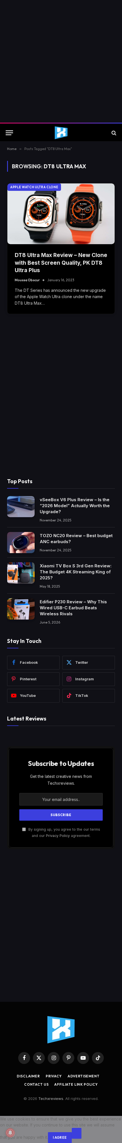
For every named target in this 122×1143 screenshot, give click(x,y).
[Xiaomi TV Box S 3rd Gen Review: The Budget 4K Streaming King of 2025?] (21, 573)
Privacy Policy (58, 836)
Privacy (54, 1076)
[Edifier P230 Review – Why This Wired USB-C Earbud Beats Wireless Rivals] (21, 609)
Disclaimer (28, 1076)
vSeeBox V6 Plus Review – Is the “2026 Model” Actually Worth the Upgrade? (75, 505)
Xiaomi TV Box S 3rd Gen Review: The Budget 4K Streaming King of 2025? (76, 571)
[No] (76, 1133)
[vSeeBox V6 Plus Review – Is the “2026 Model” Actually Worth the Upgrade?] (21, 506)
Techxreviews (50, 1098)
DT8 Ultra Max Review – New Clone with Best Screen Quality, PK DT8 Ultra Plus (61, 263)
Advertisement (84, 1076)
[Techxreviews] (61, 133)
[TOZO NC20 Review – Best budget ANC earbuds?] (21, 542)
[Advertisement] (61, 61)
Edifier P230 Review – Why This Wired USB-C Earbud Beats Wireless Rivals (73, 607)
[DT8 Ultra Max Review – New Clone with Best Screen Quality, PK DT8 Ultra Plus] (61, 213)
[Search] (113, 132)
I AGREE (60, 1137)
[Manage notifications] (10, 1132)
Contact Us (36, 1084)
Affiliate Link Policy (76, 1084)
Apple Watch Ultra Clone (34, 187)
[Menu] (9, 132)
